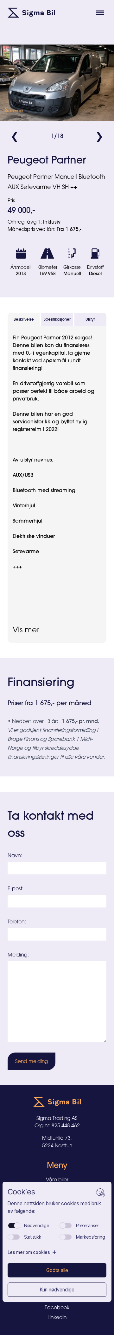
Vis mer (26, 629)
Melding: (18, 954)
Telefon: (17, 921)
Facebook (57, 1307)
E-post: (15, 888)
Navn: (15, 855)
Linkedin (57, 1317)
